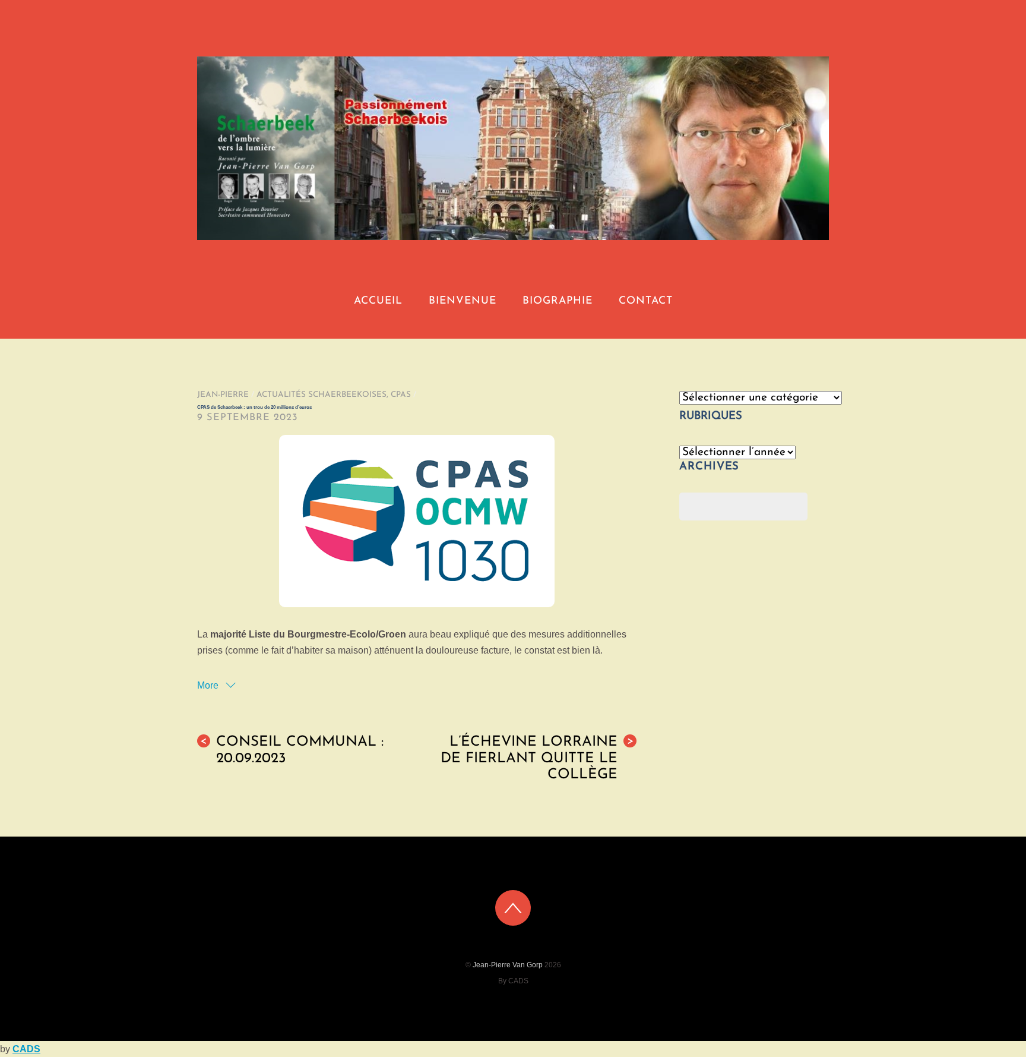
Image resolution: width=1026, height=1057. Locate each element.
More (209, 685)
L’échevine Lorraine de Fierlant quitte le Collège (537, 758)
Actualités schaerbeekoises (321, 395)
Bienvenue (462, 301)
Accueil (378, 301)
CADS (26, 1049)
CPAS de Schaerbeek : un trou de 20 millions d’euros (254, 407)
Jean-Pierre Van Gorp (508, 965)
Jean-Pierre (223, 395)
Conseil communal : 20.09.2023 (292, 750)
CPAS (401, 395)
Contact (646, 301)
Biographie (557, 301)
